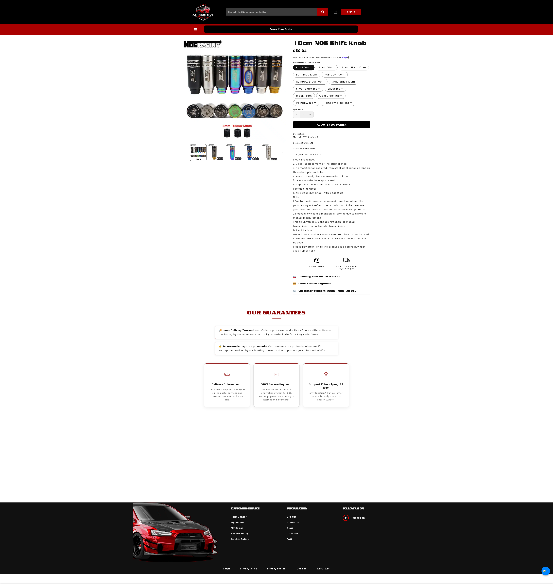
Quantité (298, 109)
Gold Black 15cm (330, 96)
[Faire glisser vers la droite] (283, 153)
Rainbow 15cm (306, 103)
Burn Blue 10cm (306, 74)
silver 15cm (335, 88)
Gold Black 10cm (343, 81)
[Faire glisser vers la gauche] (186, 153)
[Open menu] (195, 29)
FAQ (289, 539)
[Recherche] (322, 12)
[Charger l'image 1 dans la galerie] (198, 152)
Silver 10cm (327, 67)
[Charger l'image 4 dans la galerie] (252, 152)
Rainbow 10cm (335, 74)
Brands (292, 516)
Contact (292, 533)
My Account (239, 522)
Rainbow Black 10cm (310, 81)
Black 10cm (303, 67)
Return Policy (240, 533)
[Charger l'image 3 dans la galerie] (234, 152)
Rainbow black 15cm (338, 103)
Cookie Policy (240, 539)
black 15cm (304, 96)
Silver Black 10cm (354, 67)
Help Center (239, 516)
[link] (226, 568)
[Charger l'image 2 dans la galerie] (216, 152)
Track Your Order (280, 29)
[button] (335, 12)
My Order (237, 528)
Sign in (351, 11)
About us (293, 522)
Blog (290, 528)
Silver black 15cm (308, 88)
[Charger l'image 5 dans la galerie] (270, 152)
